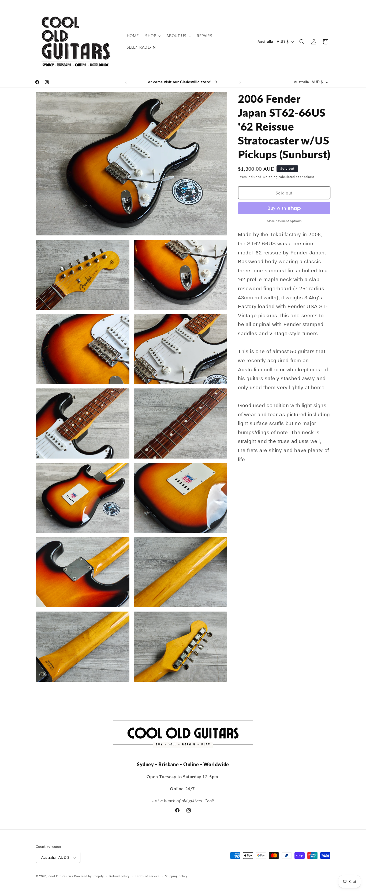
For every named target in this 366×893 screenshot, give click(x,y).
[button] (152, 35)
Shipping (270, 177)
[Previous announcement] (126, 82)
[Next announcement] (240, 82)
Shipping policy (176, 876)
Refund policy (119, 876)
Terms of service (147, 876)
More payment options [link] (284, 221)
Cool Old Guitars (60, 876)
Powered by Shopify (89, 876)
